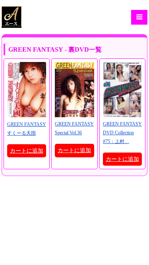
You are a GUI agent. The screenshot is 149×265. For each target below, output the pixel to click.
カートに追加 (26, 151)
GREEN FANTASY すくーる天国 (26, 129)
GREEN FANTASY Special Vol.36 (74, 128)
